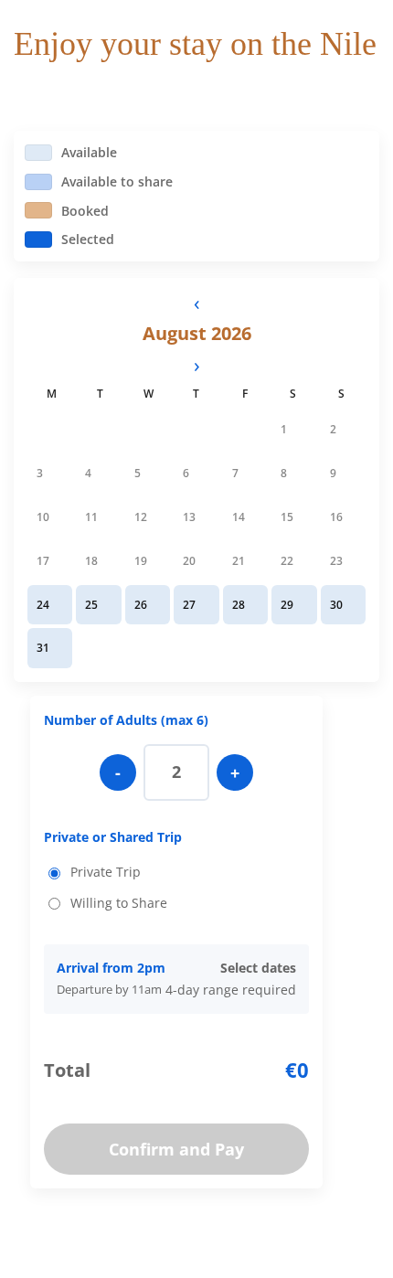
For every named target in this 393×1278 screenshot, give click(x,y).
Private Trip (105, 871)
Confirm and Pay (176, 1149)
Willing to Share (118, 902)
